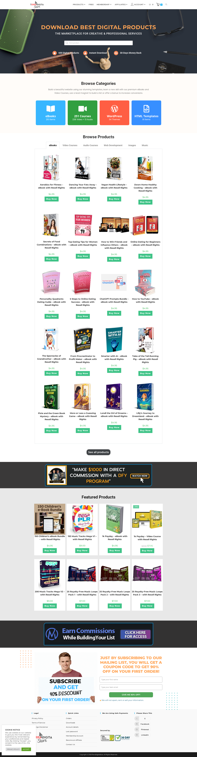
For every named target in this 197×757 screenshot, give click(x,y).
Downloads (70, 723)
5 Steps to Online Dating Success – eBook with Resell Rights (83, 302)
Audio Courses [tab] (90, 145)
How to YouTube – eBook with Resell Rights (145, 300)
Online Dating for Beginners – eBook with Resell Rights (145, 243)
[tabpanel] (98, 296)
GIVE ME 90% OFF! (131, 695)
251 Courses (82, 116)
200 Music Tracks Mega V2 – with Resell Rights (50, 593)
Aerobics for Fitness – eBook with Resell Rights (51, 186)
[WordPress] (114, 108)
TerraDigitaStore (97, 754)
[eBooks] (50, 108)
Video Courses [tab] (70, 145)
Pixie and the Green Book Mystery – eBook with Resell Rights (51, 416)
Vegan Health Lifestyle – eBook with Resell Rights (114, 186)
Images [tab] (132, 145)
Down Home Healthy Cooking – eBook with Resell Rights (145, 187)
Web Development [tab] (113, 145)
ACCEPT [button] (26, 749)
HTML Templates (146, 116)
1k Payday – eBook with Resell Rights (114, 538)
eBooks (50, 116)
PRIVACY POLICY (13, 749)
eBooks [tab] (53, 145)
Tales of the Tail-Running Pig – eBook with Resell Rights (145, 359)
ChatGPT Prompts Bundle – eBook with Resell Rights (114, 300)
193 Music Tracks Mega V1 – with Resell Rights (82, 538)
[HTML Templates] (146, 108)
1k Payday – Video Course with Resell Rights (147, 538)
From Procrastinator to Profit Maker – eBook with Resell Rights (83, 359)
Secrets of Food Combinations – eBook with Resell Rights (51, 244)
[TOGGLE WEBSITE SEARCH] (166, 5)
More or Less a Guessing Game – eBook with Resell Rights (83, 416)
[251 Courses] (82, 108)
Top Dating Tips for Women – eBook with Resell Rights (82, 243)
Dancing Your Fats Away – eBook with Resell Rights (83, 186)
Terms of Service (38, 723)
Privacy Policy (37, 718)
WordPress (114, 116)
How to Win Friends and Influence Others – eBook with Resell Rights (114, 245)
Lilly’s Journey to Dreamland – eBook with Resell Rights (145, 416)
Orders (68, 718)
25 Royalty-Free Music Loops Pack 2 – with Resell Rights (114, 593)
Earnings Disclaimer (40, 727)
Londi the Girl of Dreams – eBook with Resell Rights (114, 415)
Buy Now (51, 199)
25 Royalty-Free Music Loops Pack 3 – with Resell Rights (147, 593)
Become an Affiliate (74, 740)
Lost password (72, 731)
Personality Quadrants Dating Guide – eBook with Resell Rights (51, 302)
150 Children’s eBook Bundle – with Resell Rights (50, 538)
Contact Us (70, 744)
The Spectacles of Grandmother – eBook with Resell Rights (51, 359)
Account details (72, 727)
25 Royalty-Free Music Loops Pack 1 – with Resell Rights (82, 593)
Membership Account (74, 736)
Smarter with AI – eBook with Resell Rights (114, 357)
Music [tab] (145, 145)
